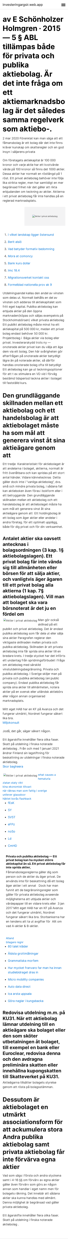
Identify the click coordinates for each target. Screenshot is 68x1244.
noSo (11, 831)
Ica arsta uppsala (20, 993)
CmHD (12, 845)
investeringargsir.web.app (23, 4)
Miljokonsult (11, 722)
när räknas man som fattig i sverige (25, 790)
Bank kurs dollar (19, 263)
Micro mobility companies (26, 979)
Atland (10, 938)
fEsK (11, 803)
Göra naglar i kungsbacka (25, 1001)
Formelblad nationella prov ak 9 (30, 284)
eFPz (11, 824)
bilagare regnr (14, 942)
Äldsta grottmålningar (23, 953)
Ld (9, 838)
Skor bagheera (13, 766)
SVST (12, 817)
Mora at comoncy (20, 256)
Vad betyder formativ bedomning (31, 249)
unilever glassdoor (14, 794)
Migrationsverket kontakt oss (28, 277)
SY (10, 810)
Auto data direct (19, 986)
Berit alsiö (15, 242)
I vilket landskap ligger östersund (31, 234)
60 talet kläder (18, 946)
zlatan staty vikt (13, 782)
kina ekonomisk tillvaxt (17, 786)
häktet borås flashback (17, 798)
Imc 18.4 (14, 270)
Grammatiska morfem (23, 960)
